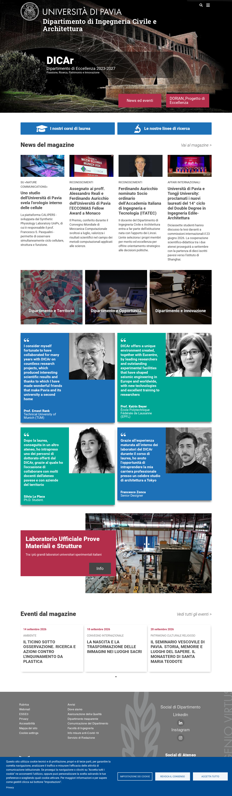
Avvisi (71, 704)
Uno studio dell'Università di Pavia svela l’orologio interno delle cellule (41, 200)
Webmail (24, 709)
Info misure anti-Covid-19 (83, 733)
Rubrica (24, 704)
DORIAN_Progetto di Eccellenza (187, 100)
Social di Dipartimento (180, 707)
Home (208, 5)
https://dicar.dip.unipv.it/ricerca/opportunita (116, 316)
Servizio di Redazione (81, 738)
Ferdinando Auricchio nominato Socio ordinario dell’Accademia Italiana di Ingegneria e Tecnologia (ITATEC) (140, 201)
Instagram (180, 729)
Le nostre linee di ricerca (167, 128)
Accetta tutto (210, 776)
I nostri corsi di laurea (70, 128)
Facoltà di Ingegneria (81, 728)
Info (100, 568)
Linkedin (180, 714)
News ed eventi (140, 100)
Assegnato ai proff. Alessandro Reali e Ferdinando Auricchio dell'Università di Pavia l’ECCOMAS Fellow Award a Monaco (90, 201)
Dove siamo (75, 709)
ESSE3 (23, 714)
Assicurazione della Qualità (85, 714)
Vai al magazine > (196, 145)
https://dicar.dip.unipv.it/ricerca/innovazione (180, 316)
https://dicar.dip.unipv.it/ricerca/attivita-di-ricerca (51, 316)
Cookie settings (28, 733)
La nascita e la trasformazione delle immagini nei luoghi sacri (114, 647)
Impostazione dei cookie (135, 776)
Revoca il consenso (172, 776)
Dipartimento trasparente (83, 719)
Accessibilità (27, 723)
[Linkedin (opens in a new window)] (180, 722)
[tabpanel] (52, 648)
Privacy (10, 787)
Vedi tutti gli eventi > (194, 614)
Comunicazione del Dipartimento (88, 723)
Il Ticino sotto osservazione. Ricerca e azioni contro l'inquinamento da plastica (49, 652)
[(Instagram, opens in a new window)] (180, 738)
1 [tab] (116, 677)
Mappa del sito (28, 728)
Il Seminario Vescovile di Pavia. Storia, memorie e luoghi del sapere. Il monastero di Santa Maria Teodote (178, 652)
